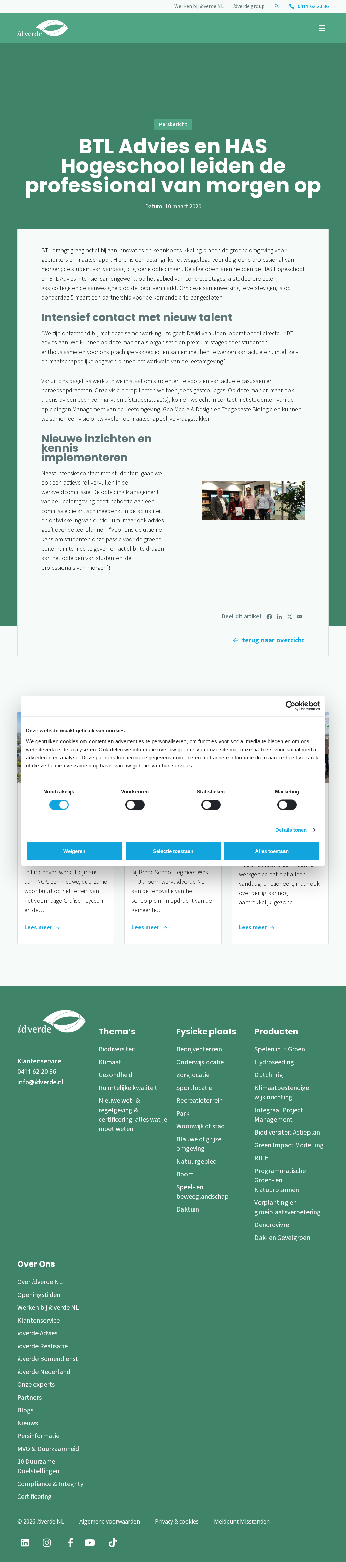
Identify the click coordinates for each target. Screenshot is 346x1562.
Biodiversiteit (117, 1049)
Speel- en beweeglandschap (202, 1191)
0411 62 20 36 (313, 6)
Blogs (25, 1410)
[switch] (135, 805)
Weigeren (74, 851)
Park (182, 1113)
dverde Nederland (43, 1372)
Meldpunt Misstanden (242, 1521)
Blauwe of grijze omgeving (198, 1144)
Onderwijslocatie (200, 1062)
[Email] (300, 616)
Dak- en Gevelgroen (282, 1238)
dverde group (249, 6)
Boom (185, 1174)
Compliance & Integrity (50, 1484)
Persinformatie (38, 1436)
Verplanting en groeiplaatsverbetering (287, 1207)
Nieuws (27, 1423)
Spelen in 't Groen (279, 1049)
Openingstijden (38, 1295)
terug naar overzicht (273, 640)
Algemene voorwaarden (109, 1521)
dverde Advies (37, 1333)
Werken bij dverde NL (199, 6)
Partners (29, 1397)
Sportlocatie (194, 1088)
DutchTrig (268, 1075)
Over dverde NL (40, 1282)
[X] (290, 616)
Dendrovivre (271, 1225)
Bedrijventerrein (199, 1049)
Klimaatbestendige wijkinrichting (281, 1092)
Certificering (34, 1497)
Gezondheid (115, 1075)
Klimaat (110, 1062)
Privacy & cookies (177, 1521)
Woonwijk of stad (200, 1126)
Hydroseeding (274, 1062)
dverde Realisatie (42, 1346)
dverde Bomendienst (47, 1359)
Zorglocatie (192, 1075)
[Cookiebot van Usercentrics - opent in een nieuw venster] (290, 706)
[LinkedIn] (279, 616)
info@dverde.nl (40, 1082)
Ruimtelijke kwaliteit (128, 1088)
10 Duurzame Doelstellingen (38, 1466)
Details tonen (291, 830)
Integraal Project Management (278, 1114)
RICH (261, 1158)
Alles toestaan (272, 851)
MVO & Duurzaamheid (48, 1449)
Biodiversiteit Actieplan (287, 1132)
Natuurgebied (196, 1161)
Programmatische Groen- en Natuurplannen (280, 1180)
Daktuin (187, 1209)
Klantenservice (39, 1061)
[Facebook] (269, 616)
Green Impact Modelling (289, 1145)
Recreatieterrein (199, 1100)
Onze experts (36, 1384)
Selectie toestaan (173, 851)
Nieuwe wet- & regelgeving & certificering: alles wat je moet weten (133, 1115)
